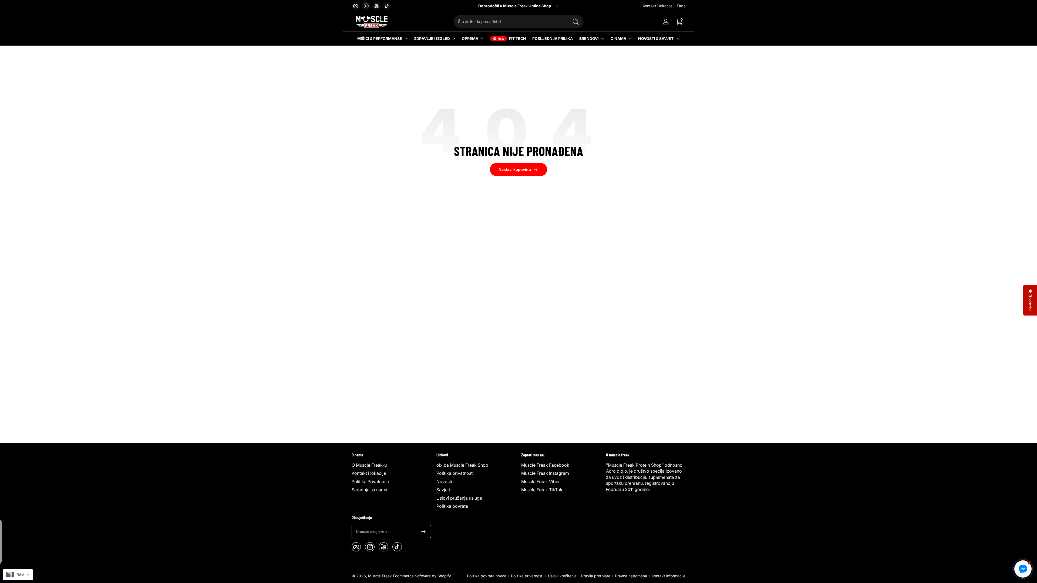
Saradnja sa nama (369, 489)
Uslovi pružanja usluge (459, 498)
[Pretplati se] (423, 531)
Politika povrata (452, 506)
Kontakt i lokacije (657, 6)
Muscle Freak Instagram (545, 473)
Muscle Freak (380, 576)
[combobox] (510, 21)
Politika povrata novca (486, 576)
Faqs (681, 6)
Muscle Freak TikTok (542, 489)
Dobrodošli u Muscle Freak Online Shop (514, 6)
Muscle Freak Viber (540, 481)
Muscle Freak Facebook (545, 465)
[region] (518, 6)
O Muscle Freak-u (369, 465)
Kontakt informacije (668, 576)
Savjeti (443, 489)
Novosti (444, 481)
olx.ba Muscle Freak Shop (462, 465)
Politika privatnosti (455, 473)
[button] (678, 21)
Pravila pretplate (595, 576)
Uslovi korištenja (562, 576)
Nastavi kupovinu (515, 169)
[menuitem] (391, 465)
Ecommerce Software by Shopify (422, 576)
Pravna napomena (631, 576)
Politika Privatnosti (370, 481)
